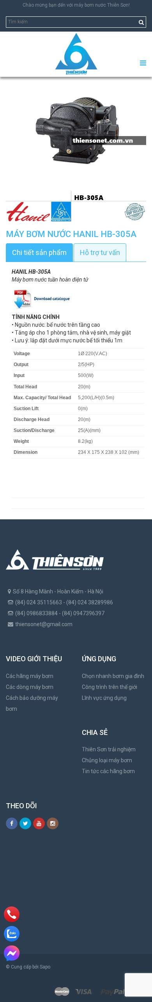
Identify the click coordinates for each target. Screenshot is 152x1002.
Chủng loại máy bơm (107, 760)
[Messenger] (11, 953)
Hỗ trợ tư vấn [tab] (100, 252)
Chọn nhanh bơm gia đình (113, 676)
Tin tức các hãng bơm (108, 771)
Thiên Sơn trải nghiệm (109, 749)
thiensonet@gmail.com (43, 624)
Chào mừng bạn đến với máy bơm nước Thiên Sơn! (76, 5)
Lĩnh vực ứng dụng (104, 698)
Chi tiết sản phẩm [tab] (39, 252)
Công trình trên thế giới (109, 687)
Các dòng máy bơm (29, 687)
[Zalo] (11, 934)
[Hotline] (12, 914)
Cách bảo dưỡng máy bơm (32, 703)
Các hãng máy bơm (29, 676)
